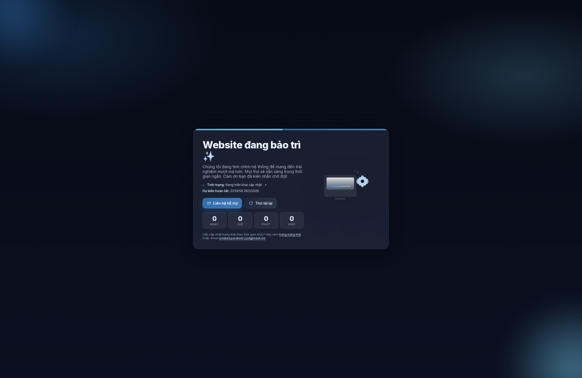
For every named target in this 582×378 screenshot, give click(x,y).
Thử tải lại (263, 203)
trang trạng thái (290, 234)
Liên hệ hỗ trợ (225, 203)
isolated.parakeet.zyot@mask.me (242, 238)
